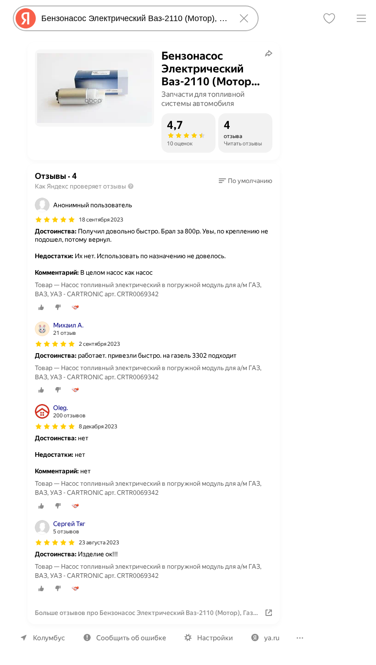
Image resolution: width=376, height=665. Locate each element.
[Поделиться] (268, 53)
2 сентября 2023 (99, 344)
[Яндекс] (26, 18)
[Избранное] (329, 18)
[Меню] (361, 18)
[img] (55, 219)
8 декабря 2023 (98, 426)
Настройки (215, 638)
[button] (245, 181)
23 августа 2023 (99, 542)
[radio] (41, 307)
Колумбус (49, 638)
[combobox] (134, 18)
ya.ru (271, 638)
